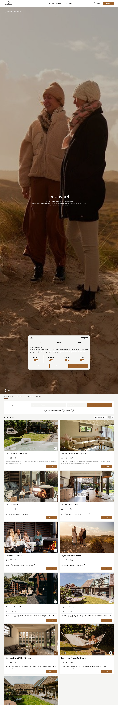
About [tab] (79, 342)
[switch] (51, 360)
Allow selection (59, 366)
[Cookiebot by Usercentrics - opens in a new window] (82, 338)
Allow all (79, 366)
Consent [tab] (38, 342)
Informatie (19, 396)
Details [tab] (59, 342)
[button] (9, 447)
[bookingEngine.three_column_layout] (112, 417)
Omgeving (38, 396)
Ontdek (51, 466)
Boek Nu (108, 3)
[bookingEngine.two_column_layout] (109, 417)
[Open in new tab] (97, 3)
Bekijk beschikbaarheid (99, 405)
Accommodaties (8, 396)
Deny (39, 366)
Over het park (29, 396)
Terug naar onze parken (14, 11)
